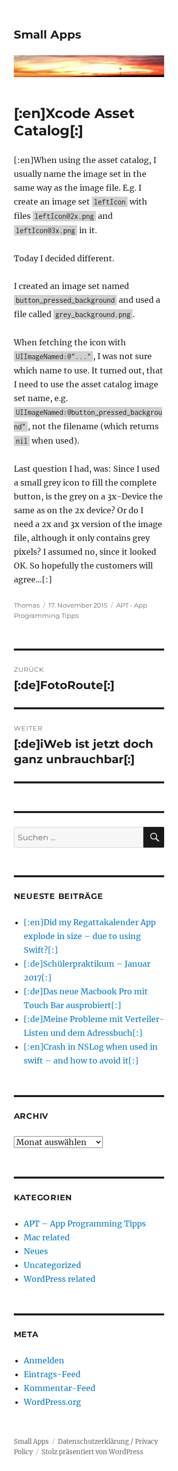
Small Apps (47, 34)
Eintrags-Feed (52, 1374)
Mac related (47, 1237)
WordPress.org (52, 1402)
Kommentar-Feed (59, 1388)
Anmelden (44, 1360)
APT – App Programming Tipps (85, 1223)
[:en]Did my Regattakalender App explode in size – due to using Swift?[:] (90, 936)
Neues (36, 1251)
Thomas (27, 605)
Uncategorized (52, 1265)
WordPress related (59, 1279)
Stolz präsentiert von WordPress (92, 1452)
